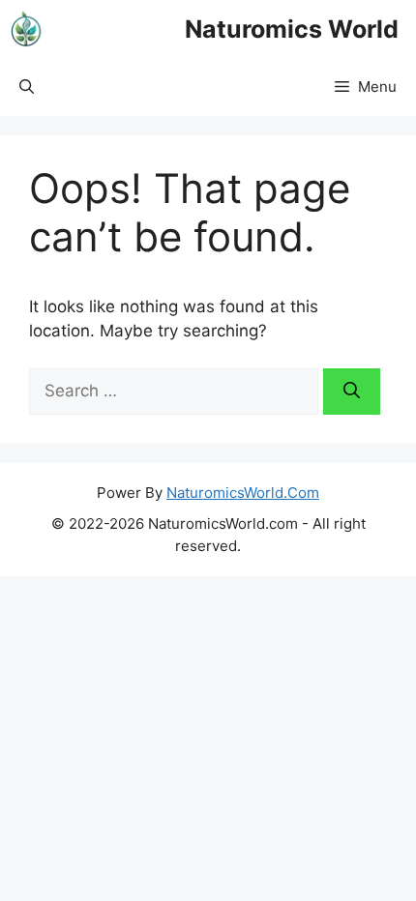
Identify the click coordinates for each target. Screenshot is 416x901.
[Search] (351, 391)
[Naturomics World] (92, 29)
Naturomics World (292, 29)
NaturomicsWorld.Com (242, 492)
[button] (26, 87)
